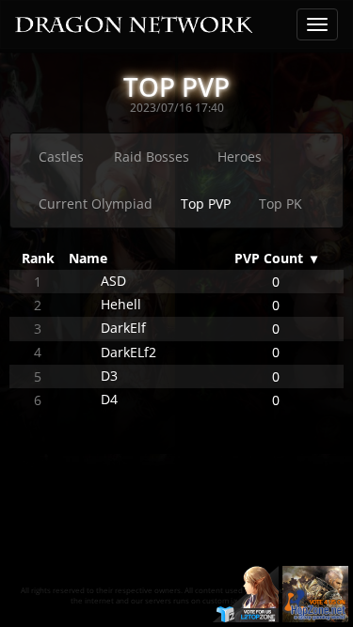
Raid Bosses (151, 156)
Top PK (280, 203)
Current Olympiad (95, 203)
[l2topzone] (246, 593)
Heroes (239, 156)
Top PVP (206, 203)
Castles (61, 156)
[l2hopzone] (315, 593)
